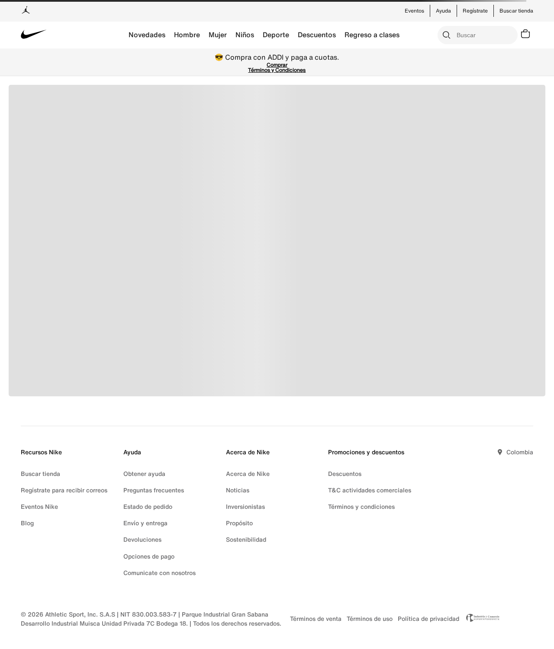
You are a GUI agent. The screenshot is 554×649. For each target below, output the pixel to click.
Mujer (218, 34)
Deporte (276, 34)
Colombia (519, 451)
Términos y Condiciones (277, 70)
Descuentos (317, 34)
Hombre (187, 34)
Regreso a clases (372, 34)
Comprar (277, 64)
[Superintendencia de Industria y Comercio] (480, 618)
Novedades (147, 34)
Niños (244, 34)
